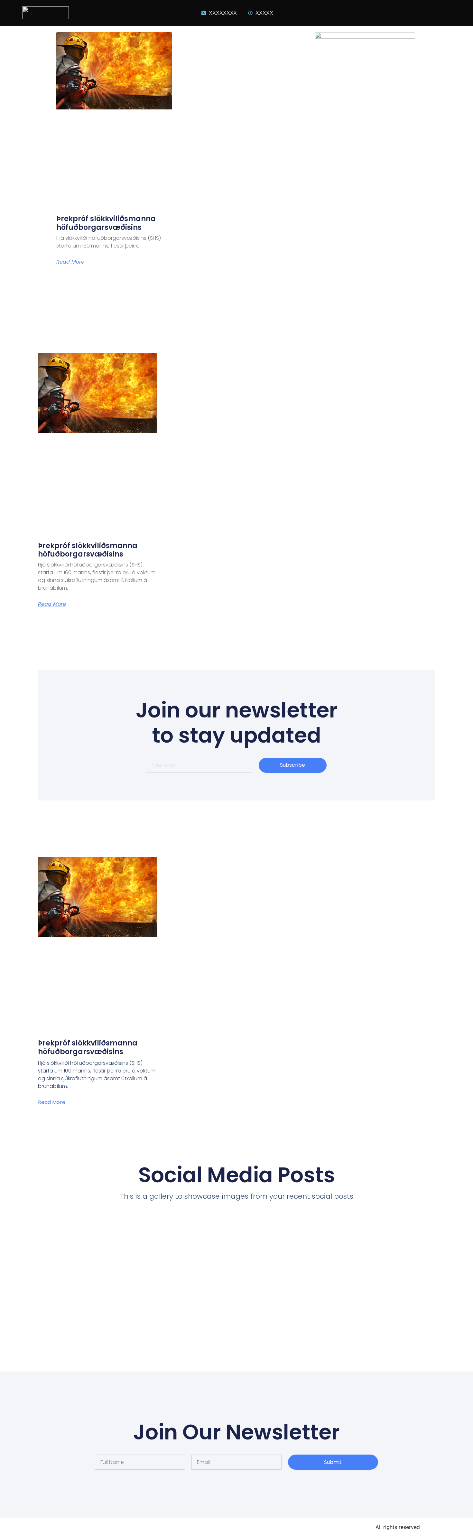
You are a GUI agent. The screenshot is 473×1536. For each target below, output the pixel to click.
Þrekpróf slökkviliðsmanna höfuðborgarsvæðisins (106, 223)
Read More (70, 262)
